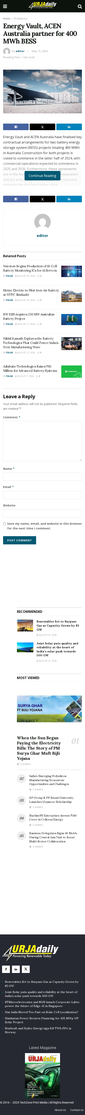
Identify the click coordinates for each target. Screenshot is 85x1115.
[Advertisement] (49, 574)
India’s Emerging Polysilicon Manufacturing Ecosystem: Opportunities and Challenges (49, 780)
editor (20, 51)
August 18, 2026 (26, 300)
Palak (9, 275)
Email (8, 487)
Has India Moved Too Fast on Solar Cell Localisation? (41, 1012)
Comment (12, 417)
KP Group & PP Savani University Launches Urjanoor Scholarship (51, 800)
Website (9, 505)
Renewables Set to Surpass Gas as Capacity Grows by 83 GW (58, 625)
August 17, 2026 (26, 324)
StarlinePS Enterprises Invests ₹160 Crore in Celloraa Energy (53, 817)
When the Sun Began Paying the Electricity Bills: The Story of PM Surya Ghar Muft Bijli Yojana (39, 748)
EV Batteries (20, 18)
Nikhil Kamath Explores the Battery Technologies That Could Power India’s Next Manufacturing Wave (30, 343)
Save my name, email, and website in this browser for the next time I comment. (44, 526)
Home (6, 18)
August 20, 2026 (26, 275)
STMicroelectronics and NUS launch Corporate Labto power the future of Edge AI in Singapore (42, 1004)
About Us (60, 1110)
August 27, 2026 (47, 635)
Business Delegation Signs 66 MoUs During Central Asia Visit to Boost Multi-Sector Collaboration (53, 837)
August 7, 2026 (25, 376)
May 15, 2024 (40, 51)
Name (9, 469)
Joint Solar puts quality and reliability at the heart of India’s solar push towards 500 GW (57, 649)
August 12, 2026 (26, 352)
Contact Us (77, 1110)
